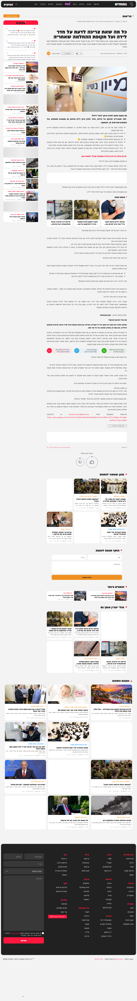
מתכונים (59, 4)
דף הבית (124, 21)
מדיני (109, 895)
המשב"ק (130, 895)
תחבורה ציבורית (61, 871)
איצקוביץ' (130, 887)
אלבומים (86, 883)
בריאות (118, 21)
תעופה (64, 875)
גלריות (50, 4)
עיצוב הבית (129, 920)
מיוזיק (89, 4)
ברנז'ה (42, 4)
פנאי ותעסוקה (128, 924)
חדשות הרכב (62, 863)
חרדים (81, 4)
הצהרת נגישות (61, 891)
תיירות (87, 936)
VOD (67, 4)
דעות (87, 912)
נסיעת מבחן (62, 867)
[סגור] (23, 996)
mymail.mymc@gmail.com (79, 414)
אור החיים (130, 858)
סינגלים (86, 891)
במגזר (109, 928)
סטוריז (109, 863)
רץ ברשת (107, 871)
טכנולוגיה (85, 863)
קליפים (86, 895)
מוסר (132, 867)
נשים (132, 916)
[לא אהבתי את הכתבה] (80, 462)
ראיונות (86, 899)
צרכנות (86, 867)
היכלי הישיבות (106, 936)
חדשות (96, 4)
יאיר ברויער (98, 958)
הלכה (131, 863)
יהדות (109, 891)
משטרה (108, 899)
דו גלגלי (64, 858)
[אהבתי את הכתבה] (92, 462)
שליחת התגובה (86, 577)
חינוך (132, 908)
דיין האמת (107, 932)
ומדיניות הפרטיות (15, 933)
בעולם (109, 887)
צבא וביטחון (107, 907)
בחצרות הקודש (105, 924)
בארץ (109, 883)
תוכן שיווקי (85, 871)
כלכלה (86, 916)
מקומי (87, 924)
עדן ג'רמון (119, 958)
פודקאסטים (107, 867)
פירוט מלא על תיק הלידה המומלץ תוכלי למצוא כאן (104, 156)
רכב (35, 4)
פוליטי (109, 903)
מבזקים (64, 904)
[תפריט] (131, 4)
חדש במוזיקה (84, 887)
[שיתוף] (6, 28)
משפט (86, 928)
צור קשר (63, 912)
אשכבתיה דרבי (105, 920)
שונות (131, 875)
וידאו (74, 4)
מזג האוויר (85, 920)
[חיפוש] (16, 4)
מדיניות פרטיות (61, 887)
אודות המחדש (61, 908)
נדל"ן (87, 932)
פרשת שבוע (129, 871)
